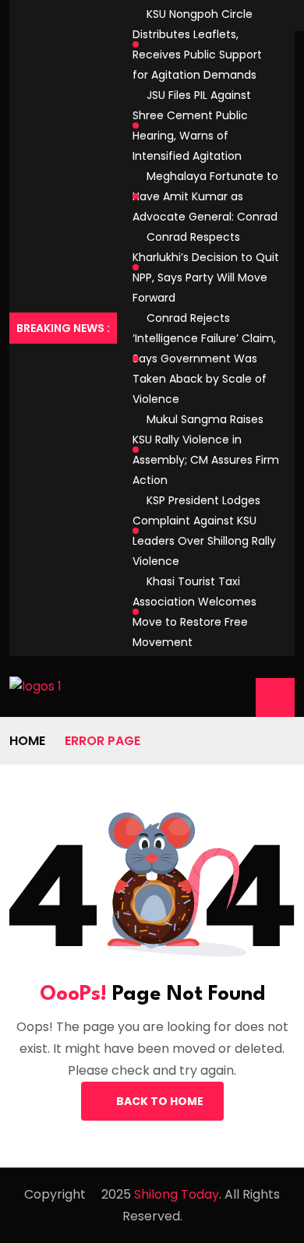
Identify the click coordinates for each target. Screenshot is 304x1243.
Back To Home (159, 1101)
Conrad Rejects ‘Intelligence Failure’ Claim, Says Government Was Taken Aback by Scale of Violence (204, 358)
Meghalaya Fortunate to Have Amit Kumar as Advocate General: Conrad (205, 196)
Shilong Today (176, 1194)
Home (27, 741)
